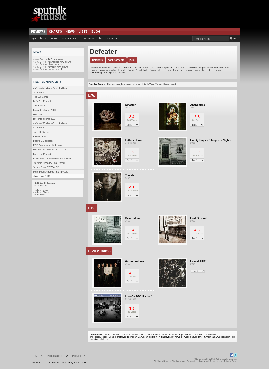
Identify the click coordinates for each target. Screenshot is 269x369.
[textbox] (210, 38)
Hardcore (97, 59)
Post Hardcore (116, 59)
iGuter (151, 334)
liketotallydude (122, 337)
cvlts (196, 334)
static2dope (178, 334)
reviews (38, 31)
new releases (69, 38)
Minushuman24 (139, 334)
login (34, 38)
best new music (108, 38)
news (70, 31)
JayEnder (142, 337)
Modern (188, 334)
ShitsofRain (209, 337)
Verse (158, 84)
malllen (133, 337)
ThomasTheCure (163, 334)
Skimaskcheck (101, 339)
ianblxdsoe (125, 334)
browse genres (49, 38)
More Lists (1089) (42, 176)
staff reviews (88, 38)
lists (83, 31)
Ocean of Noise (111, 334)
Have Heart (169, 84)
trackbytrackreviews (170, 337)
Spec (111, 337)
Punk (132, 59)
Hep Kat (203, 334)
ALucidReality (222, 337)
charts (55, 31)
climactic (212, 334)
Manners (126, 84)
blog (95, 31)
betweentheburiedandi (192, 337)
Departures (113, 84)
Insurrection (154, 337)
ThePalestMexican (99, 337)
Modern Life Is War (143, 84)
